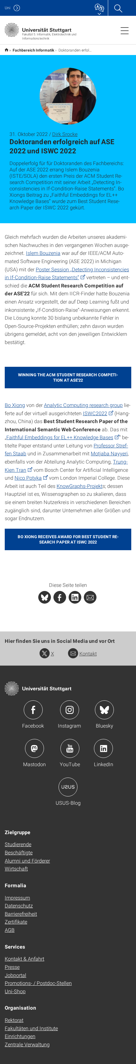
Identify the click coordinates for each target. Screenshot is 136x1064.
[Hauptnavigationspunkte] (124, 30)
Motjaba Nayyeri (109, 453)
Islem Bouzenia (43, 252)
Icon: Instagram (69, 709)
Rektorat (14, 1020)
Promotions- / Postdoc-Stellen (38, 983)
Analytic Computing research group (83, 405)
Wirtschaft (16, 868)
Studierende (18, 844)
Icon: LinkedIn (103, 748)
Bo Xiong (15, 405)
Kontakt (88, 653)
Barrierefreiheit (21, 913)
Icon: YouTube (69, 748)
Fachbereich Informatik (33, 49)
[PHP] (59, 597)
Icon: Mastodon (34, 748)
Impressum (17, 897)
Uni (7, 7)
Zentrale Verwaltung (27, 1044)
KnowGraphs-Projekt (79, 486)
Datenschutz (19, 905)
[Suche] (118, 8)
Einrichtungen (20, 1036)
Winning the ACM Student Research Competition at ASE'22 (68, 377)
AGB (10, 929)
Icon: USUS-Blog (68, 787)
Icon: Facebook (33, 709)
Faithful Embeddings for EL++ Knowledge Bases (59, 437)
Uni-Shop (15, 991)
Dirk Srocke (64, 134)
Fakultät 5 (6, 50)
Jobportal (15, 975)
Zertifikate (16, 921)
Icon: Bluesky (104, 709)
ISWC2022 (95, 413)
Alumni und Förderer (27, 860)
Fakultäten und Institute (31, 1028)
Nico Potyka (28, 477)
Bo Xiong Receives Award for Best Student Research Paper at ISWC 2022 (68, 539)
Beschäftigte (19, 852)
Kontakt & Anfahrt (24, 958)
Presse (12, 966)
